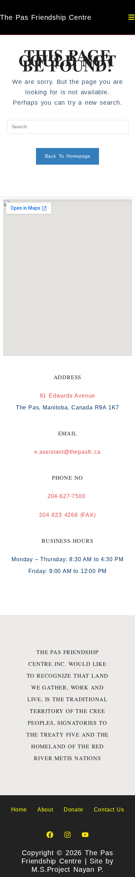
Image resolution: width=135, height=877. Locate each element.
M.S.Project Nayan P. (68, 869)
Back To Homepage (67, 156)
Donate (73, 810)
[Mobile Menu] (131, 17)
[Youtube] (85, 835)
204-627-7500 (67, 496)
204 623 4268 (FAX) (67, 515)
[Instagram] (67, 835)
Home (19, 810)
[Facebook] (50, 835)
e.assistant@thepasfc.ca (67, 452)
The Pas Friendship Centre (45, 17)
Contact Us (109, 810)
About (45, 810)
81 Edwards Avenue (68, 396)
